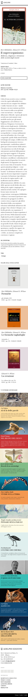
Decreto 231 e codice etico (9, 678)
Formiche (6, 294)
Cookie (8, 680)
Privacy (3, 680)
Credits (25, 695)
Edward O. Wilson (19, 50)
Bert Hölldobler (6, 50)
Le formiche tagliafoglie (13, 335)
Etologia (3, 256)
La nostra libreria (6, 684)
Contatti (3, 685)
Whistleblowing (6, 682)
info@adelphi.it (10, 661)
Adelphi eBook (5, 66)
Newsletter (4, 687)
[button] (21, 46)
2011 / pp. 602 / (9, 88)
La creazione (7, 376)
